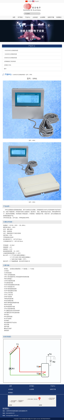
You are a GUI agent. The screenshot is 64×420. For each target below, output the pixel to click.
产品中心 (52, 386)
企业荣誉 (31, 389)
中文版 (30, 1)
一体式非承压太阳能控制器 (11, 50)
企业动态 (10, 389)
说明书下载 (53, 389)
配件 (5, 68)
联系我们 (10, 392)
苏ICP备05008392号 (45, 418)
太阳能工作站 (7, 65)
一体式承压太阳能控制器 (10, 54)
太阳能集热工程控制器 (10, 61)
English (37, 1)
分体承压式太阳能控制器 (10, 57)
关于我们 (31, 386)
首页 (10, 386)
